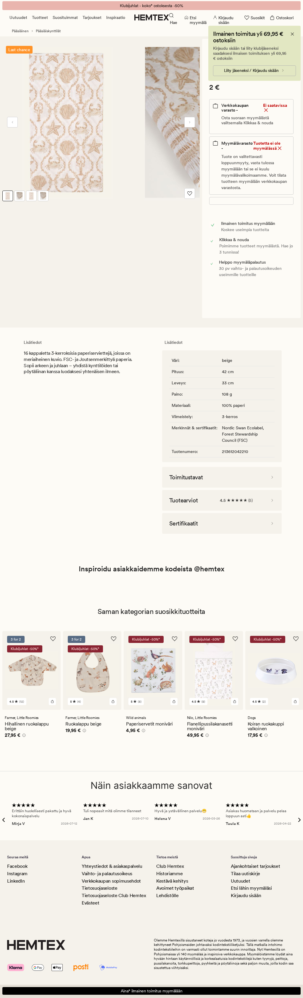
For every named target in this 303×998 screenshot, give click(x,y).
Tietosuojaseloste (99, 888)
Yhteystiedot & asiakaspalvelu (112, 866)
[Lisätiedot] (23, 736)
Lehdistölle (167, 895)
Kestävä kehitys (172, 881)
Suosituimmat (65, 17)
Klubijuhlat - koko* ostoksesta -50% (151, 6)
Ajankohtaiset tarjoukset (255, 866)
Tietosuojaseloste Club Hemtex (114, 895)
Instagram (17, 873)
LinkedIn (16, 881)
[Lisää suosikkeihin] (189, 193)
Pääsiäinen (20, 31)
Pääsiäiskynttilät (48, 31)
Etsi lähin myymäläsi (251, 888)
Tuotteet (40, 17)
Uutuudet (18, 17)
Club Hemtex (170, 866)
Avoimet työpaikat (175, 888)
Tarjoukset (92, 17)
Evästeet (90, 903)
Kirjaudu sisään (246, 895)
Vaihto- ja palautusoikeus (107, 873)
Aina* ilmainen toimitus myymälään (152, 991)
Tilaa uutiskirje (245, 873)
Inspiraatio (115, 17)
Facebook (17, 866)
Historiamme (169, 873)
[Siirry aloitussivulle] (151, 17)
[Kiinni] (292, 34)
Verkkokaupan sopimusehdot (111, 881)
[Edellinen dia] (12, 122)
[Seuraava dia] (189, 122)
